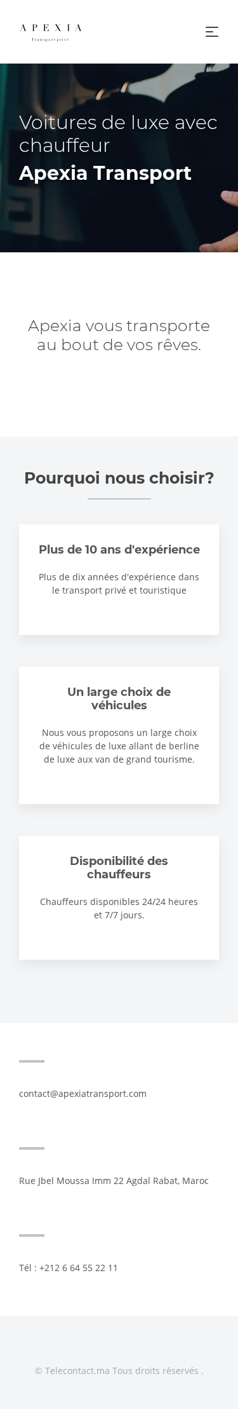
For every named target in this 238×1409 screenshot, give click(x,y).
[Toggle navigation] (212, 32)
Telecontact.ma (77, 1371)
